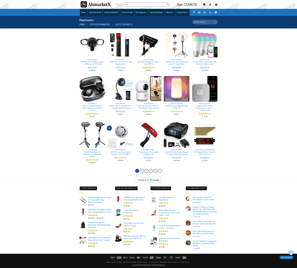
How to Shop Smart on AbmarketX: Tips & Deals (203, 198)
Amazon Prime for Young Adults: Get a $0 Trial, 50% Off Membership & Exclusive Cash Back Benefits (205, 210)
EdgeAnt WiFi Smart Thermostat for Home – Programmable (205, 108)
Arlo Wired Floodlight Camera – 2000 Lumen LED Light (92, 63)
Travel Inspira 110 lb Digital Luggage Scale (148, 153)
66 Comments (200, 202)
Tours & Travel (142, 262)
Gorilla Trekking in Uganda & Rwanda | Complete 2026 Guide (204, 243)
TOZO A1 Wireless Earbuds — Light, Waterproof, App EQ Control (92, 108)
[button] (210, 4)
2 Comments (200, 216)
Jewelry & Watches (129, 262)
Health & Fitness (116, 262)
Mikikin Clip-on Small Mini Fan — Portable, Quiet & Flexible (120, 107)
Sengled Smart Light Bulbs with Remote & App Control (204, 63)
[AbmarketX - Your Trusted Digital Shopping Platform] (95, 4)
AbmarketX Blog (165, 262)
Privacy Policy (185, 262)
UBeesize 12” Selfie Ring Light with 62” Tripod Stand (177, 63)
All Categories (154, 262)
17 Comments (199, 226)
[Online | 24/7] (204, 12)
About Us (175, 262)
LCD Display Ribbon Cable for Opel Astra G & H (205, 153)
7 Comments (199, 248)
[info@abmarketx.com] (199, 12)
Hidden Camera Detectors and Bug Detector (120, 63)
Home (108, 262)
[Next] (160, 171)
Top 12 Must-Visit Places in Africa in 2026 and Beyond (204, 223)
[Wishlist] (204, 4)
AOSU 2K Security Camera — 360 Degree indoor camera (148, 107)
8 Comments (200, 236)
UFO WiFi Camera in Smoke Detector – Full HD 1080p (120, 153)
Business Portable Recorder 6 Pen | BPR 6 (149, 63)
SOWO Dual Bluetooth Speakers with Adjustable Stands (92, 154)
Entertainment (100, 24)
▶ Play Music (286, 257)
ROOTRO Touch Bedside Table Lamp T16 (176, 107)
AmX (82, 24)
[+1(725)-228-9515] (210, 12)
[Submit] (168, 4)
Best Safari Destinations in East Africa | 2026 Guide (204, 232)
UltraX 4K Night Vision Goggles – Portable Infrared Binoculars (176, 153)
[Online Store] (194, 12)
